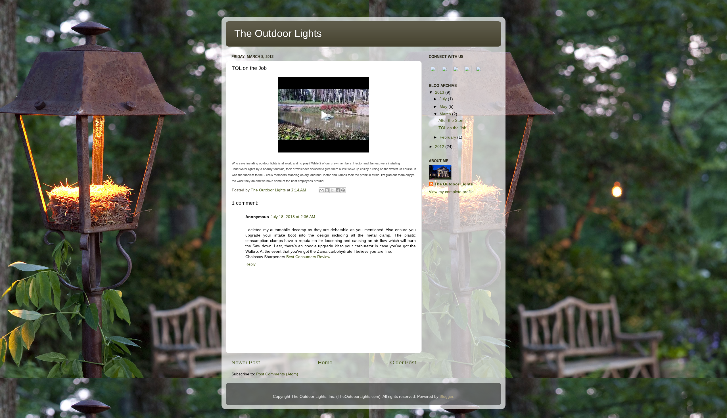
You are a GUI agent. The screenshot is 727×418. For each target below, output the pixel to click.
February (448, 137)
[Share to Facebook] (337, 190)
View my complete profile (451, 192)
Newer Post (245, 362)
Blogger (446, 396)
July (444, 99)
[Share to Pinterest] (343, 190)
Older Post (403, 362)
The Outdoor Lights (278, 33)
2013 (440, 92)
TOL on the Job (452, 128)
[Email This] (321, 190)
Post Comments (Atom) (277, 374)
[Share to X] (332, 190)
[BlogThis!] (327, 190)
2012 (440, 147)
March (446, 114)
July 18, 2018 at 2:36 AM (293, 217)
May (444, 106)
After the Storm (452, 120)
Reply (250, 264)
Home (325, 362)
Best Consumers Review (308, 257)
